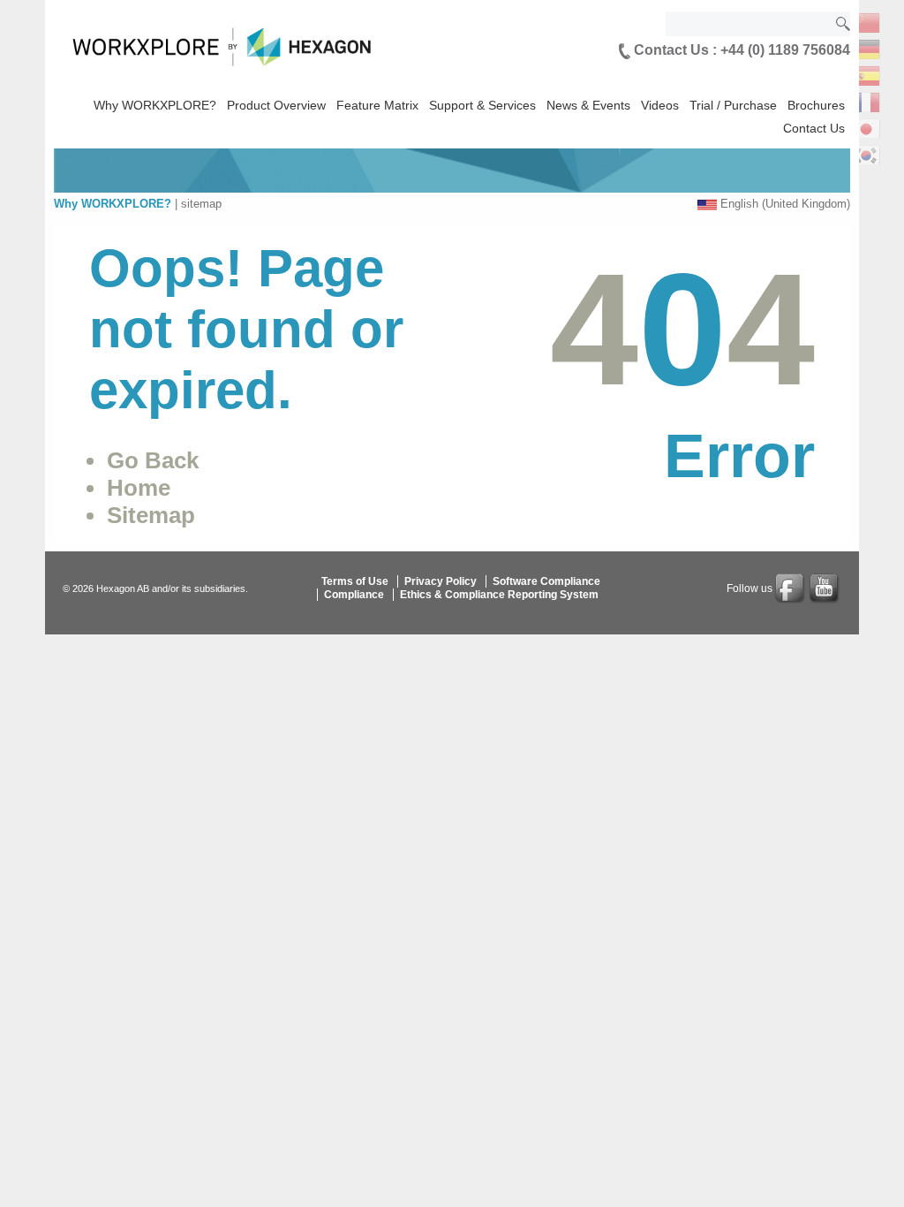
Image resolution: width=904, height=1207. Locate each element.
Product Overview (276, 105)
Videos (660, 105)
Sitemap (151, 515)
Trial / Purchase (733, 105)
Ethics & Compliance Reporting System (499, 594)
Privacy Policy (440, 581)
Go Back (153, 460)
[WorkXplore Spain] (866, 74)
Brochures (816, 105)
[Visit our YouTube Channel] (825, 588)
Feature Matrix (377, 105)
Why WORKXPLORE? (155, 105)
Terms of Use (354, 581)
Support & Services (482, 105)
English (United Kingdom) (785, 203)
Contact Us (814, 128)
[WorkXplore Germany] (866, 47)
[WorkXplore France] (866, 100)
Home (138, 487)
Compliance (354, 594)
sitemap (201, 203)
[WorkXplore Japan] (866, 127)
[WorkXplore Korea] (866, 153)
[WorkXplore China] (866, 21)
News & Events (588, 105)
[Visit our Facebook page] (791, 588)
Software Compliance (546, 581)
